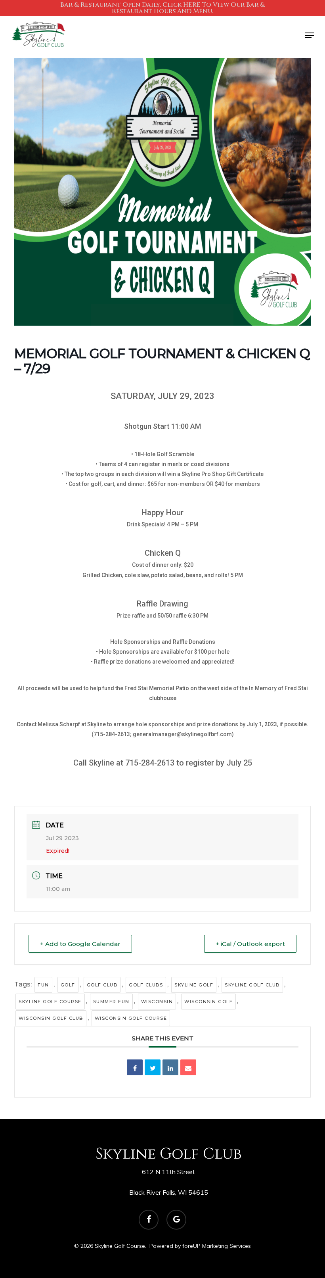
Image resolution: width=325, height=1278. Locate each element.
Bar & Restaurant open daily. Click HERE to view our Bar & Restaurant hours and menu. (162, 7)
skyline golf (193, 985)
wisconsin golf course (131, 1018)
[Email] (188, 1067)
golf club (102, 985)
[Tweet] (153, 1067)
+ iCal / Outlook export (250, 944)
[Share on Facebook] (135, 1067)
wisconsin (157, 1001)
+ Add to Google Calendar (80, 944)
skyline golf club (252, 985)
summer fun (111, 1001)
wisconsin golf (208, 1001)
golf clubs (146, 985)
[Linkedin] (170, 1067)
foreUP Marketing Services (216, 1245)
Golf (68, 985)
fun (43, 985)
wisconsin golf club (51, 1018)
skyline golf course (50, 1001)
